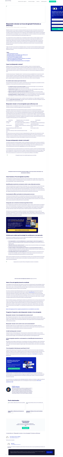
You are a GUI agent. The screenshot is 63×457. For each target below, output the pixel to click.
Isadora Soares (16, 386)
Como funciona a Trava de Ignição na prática (14, 57)
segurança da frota (34, 278)
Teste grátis (25, 427)
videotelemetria (31, 292)
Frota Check (35, 354)
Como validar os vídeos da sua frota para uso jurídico (16, 412)
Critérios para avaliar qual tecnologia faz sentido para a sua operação (19, 58)
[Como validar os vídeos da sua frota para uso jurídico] (16, 406)
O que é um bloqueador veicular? (12, 53)
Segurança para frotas (9, 27)
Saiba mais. (33, 452)
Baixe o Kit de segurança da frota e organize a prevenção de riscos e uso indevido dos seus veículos (22, 309)
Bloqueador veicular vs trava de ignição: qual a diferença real (17, 54)
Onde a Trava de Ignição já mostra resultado (14, 59)
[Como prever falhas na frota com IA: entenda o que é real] (34, 406)
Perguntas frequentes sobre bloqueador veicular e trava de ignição (18, 60)
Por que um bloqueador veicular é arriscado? (14, 56)
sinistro (39, 93)
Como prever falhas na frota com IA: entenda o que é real (34, 412)
